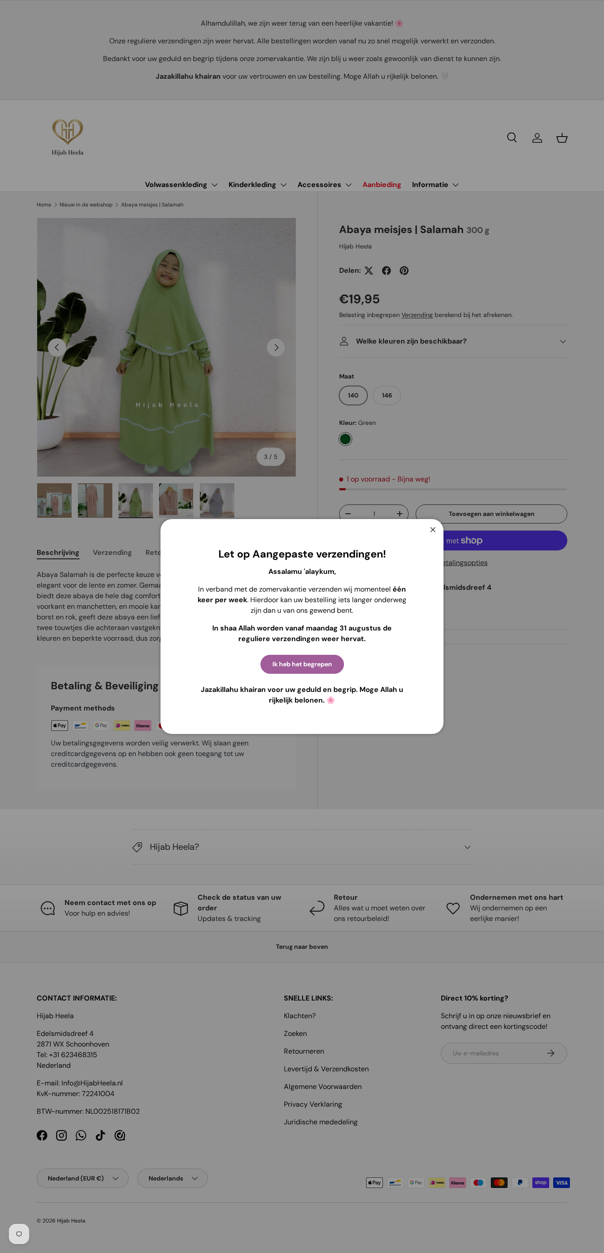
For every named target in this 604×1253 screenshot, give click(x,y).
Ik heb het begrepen (302, 664)
